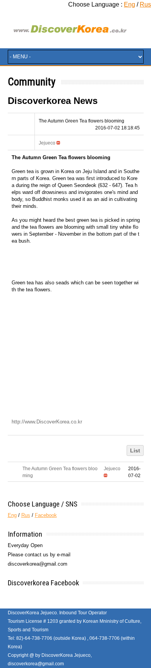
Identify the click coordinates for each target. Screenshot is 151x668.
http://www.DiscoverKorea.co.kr (47, 422)
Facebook (46, 515)
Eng (129, 4)
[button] (47, 143)
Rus (145, 4)
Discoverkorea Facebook (43, 582)
